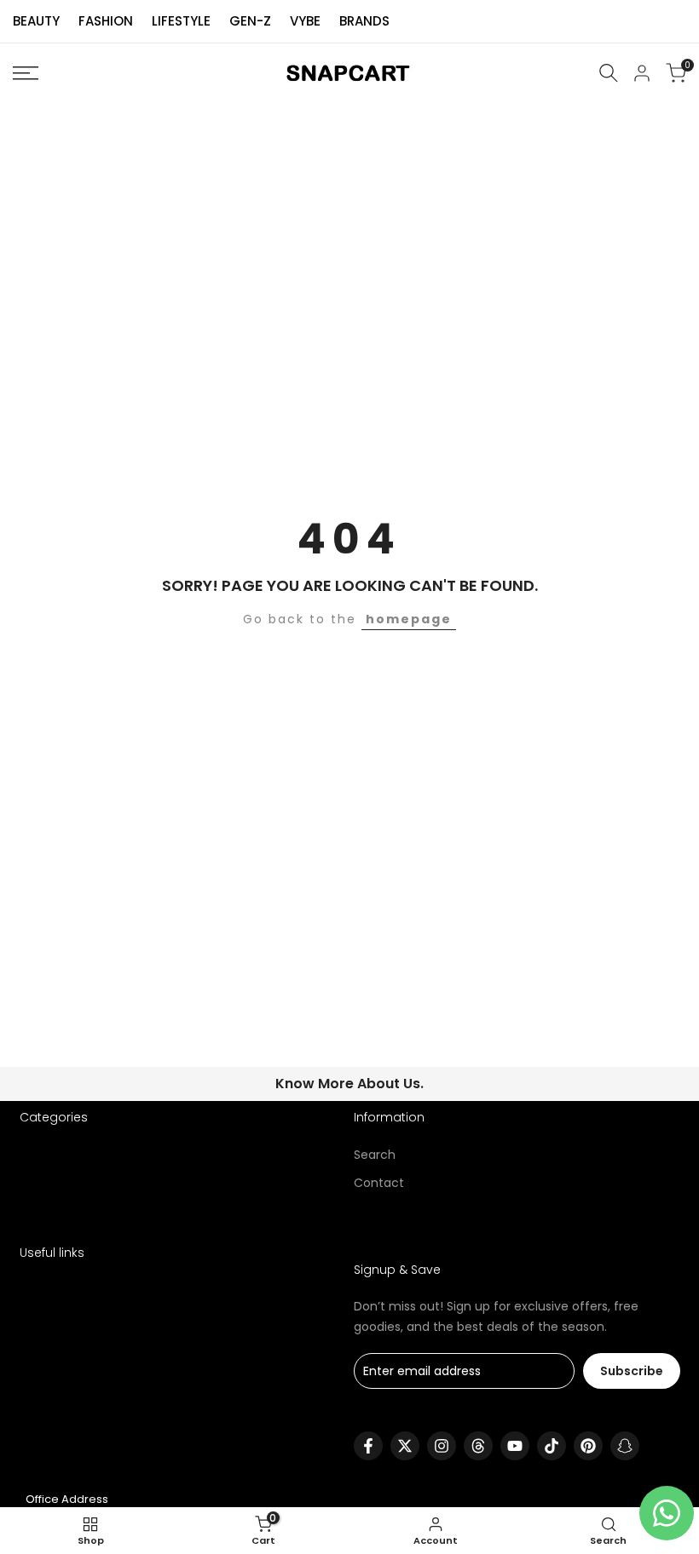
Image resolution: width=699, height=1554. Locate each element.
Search (375, 1154)
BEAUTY (36, 21)
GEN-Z (250, 21)
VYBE (305, 21)
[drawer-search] (608, 73)
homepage (409, 619)
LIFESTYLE (181, 21)
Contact (379, 1182)
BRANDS (364, 21)
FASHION (105, 21)
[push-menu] (25, 73)
